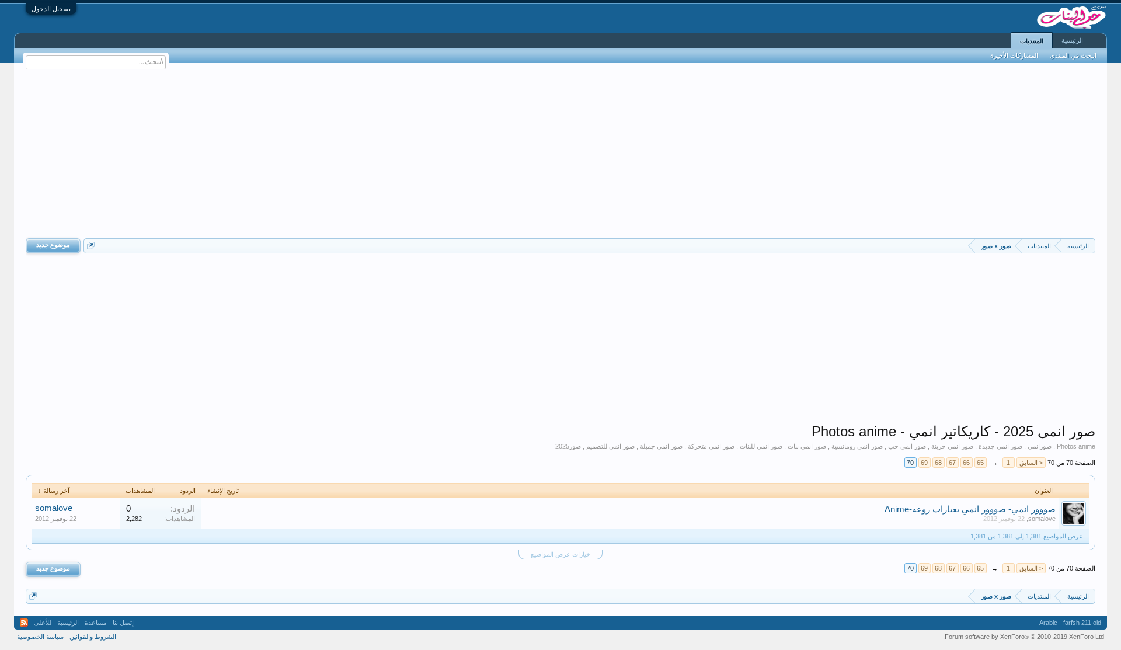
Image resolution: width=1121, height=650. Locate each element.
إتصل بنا (123, 622)
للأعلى (42, 622)
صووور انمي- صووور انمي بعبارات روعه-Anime (970, 509)
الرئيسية (1072, 40)
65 (980, 462)
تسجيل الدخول (51, 8)
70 (910, 462)
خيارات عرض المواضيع (560, 554)
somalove (1042, 518)
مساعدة (96, 622)
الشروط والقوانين (92, 636)
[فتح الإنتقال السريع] (91, 245)
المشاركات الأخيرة (1014, 55)
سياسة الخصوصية (40, 636)
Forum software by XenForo (1023, 636)
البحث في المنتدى (1073, 55)
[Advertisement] (560, 150)
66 (966, 462)
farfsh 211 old (1082, 622)
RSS (24, 622)
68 (938, 462)
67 (952, 462)
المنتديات (1031, 40)
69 (924, 462)
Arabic (1048, 622)
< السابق (1031, 462)
